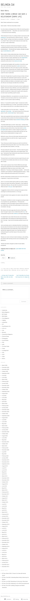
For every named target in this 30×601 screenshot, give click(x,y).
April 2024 (4, 401)
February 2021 (5, 447)
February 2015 (5, 538)
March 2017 (4, 500)
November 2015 (5, 520)
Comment (23, 301)
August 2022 (5, 435)
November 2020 (5, 449)
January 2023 (5, 429)
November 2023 (5, 411)
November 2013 (5, 566)
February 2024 (5, 405)
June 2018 (4, 486)
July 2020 (4, 451)
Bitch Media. (4, 316)
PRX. (3, 342)
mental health (16, 268)
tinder (26, 270)
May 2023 (4, 423)
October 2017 (5, 496)
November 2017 (5, 494)
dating (11, 268)
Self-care (18, 270)
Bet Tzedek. (4, 314)
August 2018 (5, 484)
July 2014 (4, 550)
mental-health (11, 113)
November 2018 (5, 480)
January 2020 (5, 458)
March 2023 (4, 425)
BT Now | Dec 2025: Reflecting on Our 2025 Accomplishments (15, 583)
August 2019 (5, 466)
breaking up (3, 37)
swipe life (23, 270)
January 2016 (5, 516)
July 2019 (4, 468)
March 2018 (4, 490)
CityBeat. (4, 320)
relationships (13, 270)
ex (24, 211)
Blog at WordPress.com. (5, 596)
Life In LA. (4, 328)
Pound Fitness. (5, 340)
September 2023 (5, 415)
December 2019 (5, 460)
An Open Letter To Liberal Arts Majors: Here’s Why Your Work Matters (7, 277)
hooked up (16, 213)
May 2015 (4, 532)
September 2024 (5, 391)
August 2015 (5, 526)
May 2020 (4, 453)
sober (18, 66)
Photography (5, 338)
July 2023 (4, 419)
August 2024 (5, 393)
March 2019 (4, 476)
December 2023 (5, 409)
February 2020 (5, 456)
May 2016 (4, 508)
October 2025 (5, 371)
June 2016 (4, 506)
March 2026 (4, 365)
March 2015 (4, 536)
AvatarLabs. (4, 310)
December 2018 (5, 478)
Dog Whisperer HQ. (6, 326)
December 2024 (5, 385)
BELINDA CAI (7, 4)
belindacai (13, 19)
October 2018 (5, 482)
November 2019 (5, 462)
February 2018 (5, 492)
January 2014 (5, 562)
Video (3, 356)
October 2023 (5, 413)
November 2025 (5, 369)
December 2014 (5, 540)
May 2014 (4, 554)
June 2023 (4, 421)
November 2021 (5, 441)
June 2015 (4, 530)
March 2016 (4, 512)
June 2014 (4, 552)
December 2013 (5, 564)
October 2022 (5, 433)
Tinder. (18, 19)
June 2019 (4, 470)
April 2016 (4, 510)
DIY (3, 324)
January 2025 (5, 383)
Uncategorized (5, 350)
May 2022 (4, 439)
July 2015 (4, 528)
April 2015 (4, 534)
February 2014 (5, 560)
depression (3, 111)
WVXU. (3, 358)
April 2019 (4, 474)
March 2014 (4, 558)
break (4, 268)
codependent (24, 57)
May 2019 (4, 472)
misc (3, 330)
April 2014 (4, 556)
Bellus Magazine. (6, 312)
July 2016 (4, 504)
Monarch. (4, 332)
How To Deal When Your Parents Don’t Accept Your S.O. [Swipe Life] (22, 277)
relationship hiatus (7, 270)
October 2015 (5, 522)
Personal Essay (5, 336)
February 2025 (5, 381)
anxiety (9, 111)
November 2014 (5, 542)
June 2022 (4, 437)
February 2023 (5, 427)
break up (8, 268)
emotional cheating (20, 119)
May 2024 (4, 399)
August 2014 (5, 548)
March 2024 (4, 403)
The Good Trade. (5, 346)
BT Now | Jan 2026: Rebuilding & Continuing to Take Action (15, 581)
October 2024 (5, 389)
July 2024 (4, 395)
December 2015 (5, 518)
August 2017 (5, 498)
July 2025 (4, 375)
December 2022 (5, 431)
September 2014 (5, 546)
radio (3, 344)
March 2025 (4, 379)
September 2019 (5, 463)
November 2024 (5, 387)
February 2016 (5, 514)
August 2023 (5, 417)
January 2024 (5, 407)
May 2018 (4, 488)
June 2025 (4, 377)
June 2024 (4, 397)
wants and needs (18, 61)
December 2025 (5, 367)
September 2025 (5, 373)
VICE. (3, 354)
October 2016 (5, 502)
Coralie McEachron (7, 50)
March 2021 (4, 445)
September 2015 (5, 524)
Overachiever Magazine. (7, 334)
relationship (21, 268)
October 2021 (5, 443)
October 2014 (5, 544)
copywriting (4, 322)
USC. (3, 352)
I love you (10, 186)
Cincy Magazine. (5, 318)
